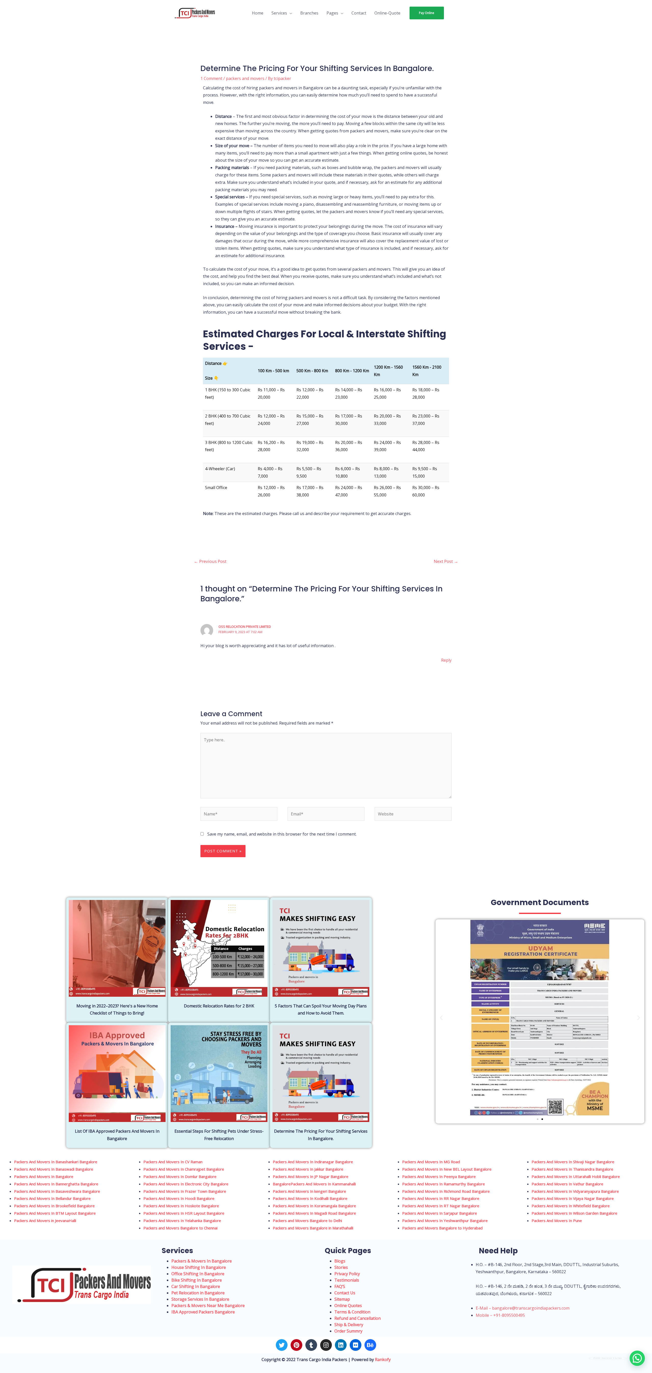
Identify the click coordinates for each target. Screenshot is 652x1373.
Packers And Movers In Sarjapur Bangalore (439, 1213)
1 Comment (211, 78)
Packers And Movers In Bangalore (44, 1176)
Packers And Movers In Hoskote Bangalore (181, 1205)
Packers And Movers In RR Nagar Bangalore (440, 1198)
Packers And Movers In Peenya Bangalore (439, 1176)
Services (279, 13)
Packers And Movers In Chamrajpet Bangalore (183, 1169)
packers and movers (245, 78)
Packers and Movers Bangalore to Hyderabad (442, 1227)
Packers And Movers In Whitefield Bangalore (571, 1205)
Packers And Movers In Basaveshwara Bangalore (57, 1191)
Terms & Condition (352, 1312)
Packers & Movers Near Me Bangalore (208, 1305)
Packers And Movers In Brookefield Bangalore (54, 1205)
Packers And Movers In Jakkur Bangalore (308, 1169)
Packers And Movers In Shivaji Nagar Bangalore (573, 1161)
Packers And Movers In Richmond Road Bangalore (446, 1191)
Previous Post (210, 561)
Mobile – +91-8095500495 (500, 1315)
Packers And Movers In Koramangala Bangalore (314, 1205)
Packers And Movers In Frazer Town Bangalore (184, 1191)
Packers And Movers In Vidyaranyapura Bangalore (575, 1191)
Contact (358, 13)
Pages (332, 13)
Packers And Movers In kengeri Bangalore (309, 1191)
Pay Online (426, 13)
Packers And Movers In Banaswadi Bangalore (53, 1169)
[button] (441, 1017)
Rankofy (383, 1359)
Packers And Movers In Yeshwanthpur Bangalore (445, 1220)
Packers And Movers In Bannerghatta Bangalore (56, 1183)
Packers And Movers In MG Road (431, 1161)
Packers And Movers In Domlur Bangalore (179, 1176)
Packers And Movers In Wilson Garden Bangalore (574, 1213)
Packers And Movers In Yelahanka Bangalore (182, 1220)
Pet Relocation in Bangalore (198, 1293)
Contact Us (344, 1293)
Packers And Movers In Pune (557, 1220)
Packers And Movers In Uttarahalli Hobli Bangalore (576, 1176)
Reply (446, 660)
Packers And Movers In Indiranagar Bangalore (313, 1161)
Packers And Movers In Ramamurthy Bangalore (443, 1183)
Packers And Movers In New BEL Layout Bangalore (447, 1169)
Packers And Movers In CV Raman (172, 1161)
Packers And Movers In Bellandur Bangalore (52, 1198)
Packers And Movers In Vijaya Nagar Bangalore (573, 1198)
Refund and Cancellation (357, 1318)
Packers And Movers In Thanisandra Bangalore (572, 1169)
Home (257, 13)
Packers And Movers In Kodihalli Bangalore (310, 1198)
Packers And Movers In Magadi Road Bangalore (314, 1213)
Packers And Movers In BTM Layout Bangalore (55, 1213)
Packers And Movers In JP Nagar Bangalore (310, 1176)
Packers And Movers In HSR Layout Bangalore (183, 1213)
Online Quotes (348, 1305)
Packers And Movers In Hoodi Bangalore (178, 1198)
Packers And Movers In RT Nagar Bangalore (440, 1205)
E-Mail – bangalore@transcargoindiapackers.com (522, 1308)
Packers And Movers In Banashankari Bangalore (55, 1161)
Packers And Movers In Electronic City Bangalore (185, 1183)
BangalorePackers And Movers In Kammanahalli (315, 1183)
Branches (309, 13)
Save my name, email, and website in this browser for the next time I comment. (282, 834)
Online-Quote (387, 13)
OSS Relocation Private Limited (245, 626)
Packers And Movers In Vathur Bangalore (567, 1183)
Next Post (446, 561)
